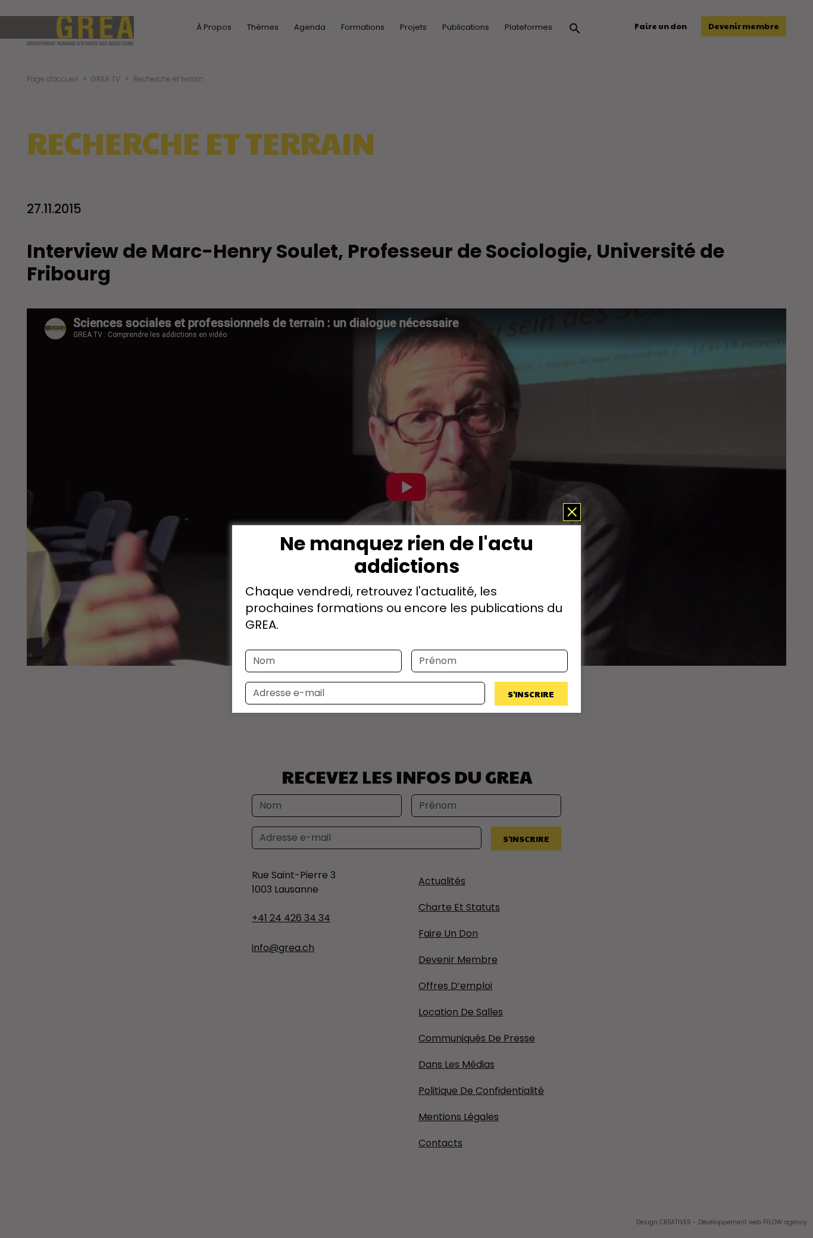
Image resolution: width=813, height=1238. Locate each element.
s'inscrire (531, 694)
